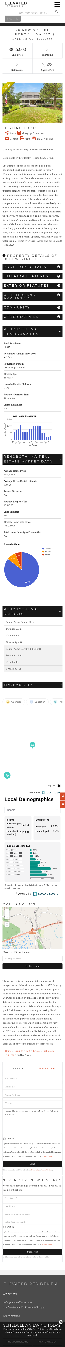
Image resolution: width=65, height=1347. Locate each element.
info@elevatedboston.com (17, 1302)
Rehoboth (49, 1050)
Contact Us (17, 1068)
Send (32, 1163)
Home (8, 1050)
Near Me (12, 18)
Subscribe (32, 1251)
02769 (11, 1055)
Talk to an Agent (48, 1341)
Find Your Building (17, 1341)
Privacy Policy (47, 1156)
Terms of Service (46, 1170)
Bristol (36, 1050)
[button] (4, 103)
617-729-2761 (10, 1294)
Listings (19, 1050)
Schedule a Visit (47, 1068)
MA (28, 1050)
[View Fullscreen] (7, 924)
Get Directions (32, 966)
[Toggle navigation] (57, 4)
